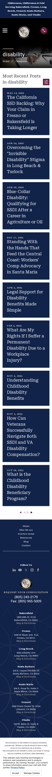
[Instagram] (32, 569)
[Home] (24, 30)
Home (26, 526)
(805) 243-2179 (26, 597)
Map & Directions (26, 623)
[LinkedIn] (14, 569)
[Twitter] (26, 569)
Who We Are (26, 530)
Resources (26, 537)
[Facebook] (38, 569)
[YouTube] (20, 569)
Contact (26, 545)
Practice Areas (26, 534)
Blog (26, 541)
